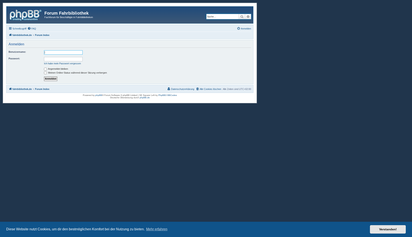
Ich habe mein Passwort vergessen (62, 63)
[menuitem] (31, 28)
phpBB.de (145, 97)
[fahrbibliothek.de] (26, 14)
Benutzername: (17, 52)
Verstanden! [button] (388, 229)
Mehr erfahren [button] (156, 229)
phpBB (98, 95)
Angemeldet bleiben (57, 69)
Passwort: (14, 58)
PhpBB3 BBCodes (167, 95)
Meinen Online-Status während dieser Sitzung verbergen (77, 72)
